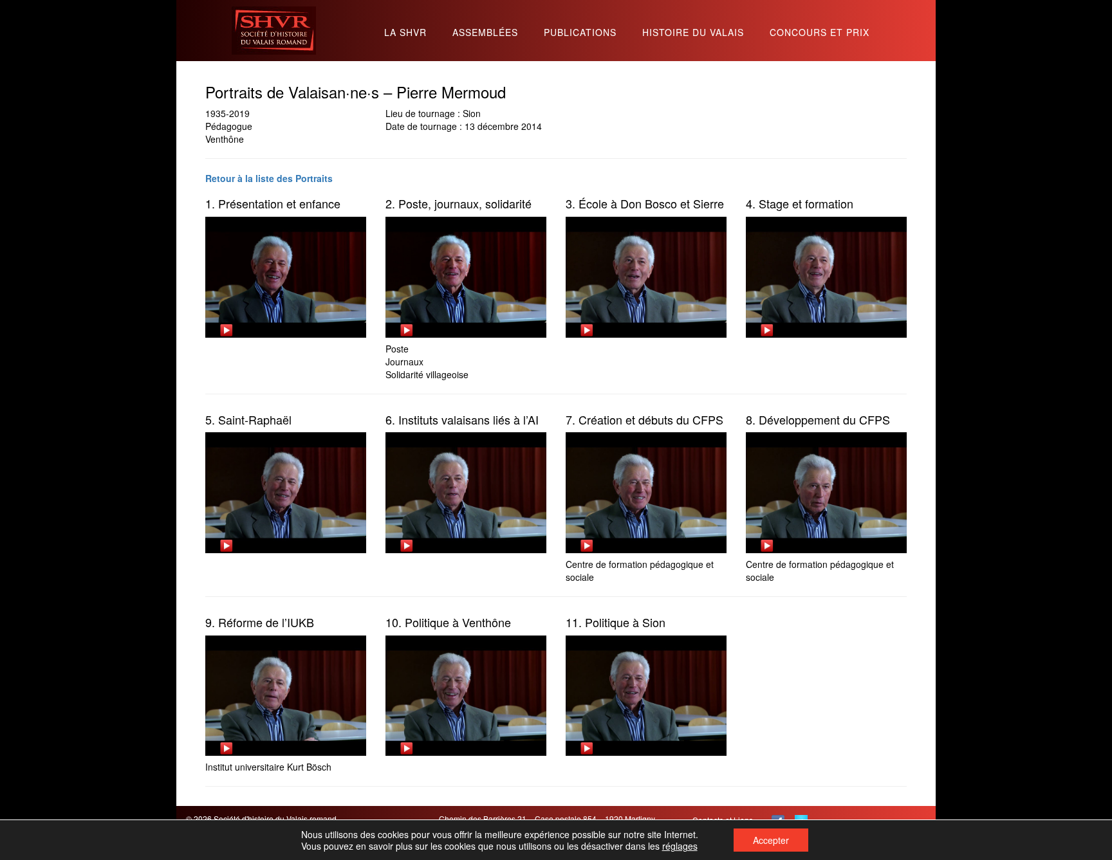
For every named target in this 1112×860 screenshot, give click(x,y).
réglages (680, 846)
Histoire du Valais (693, 33)
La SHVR (405, 33)
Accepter (771, 840)
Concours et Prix (819, 33)
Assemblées (485, 33)
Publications (580, 33)
